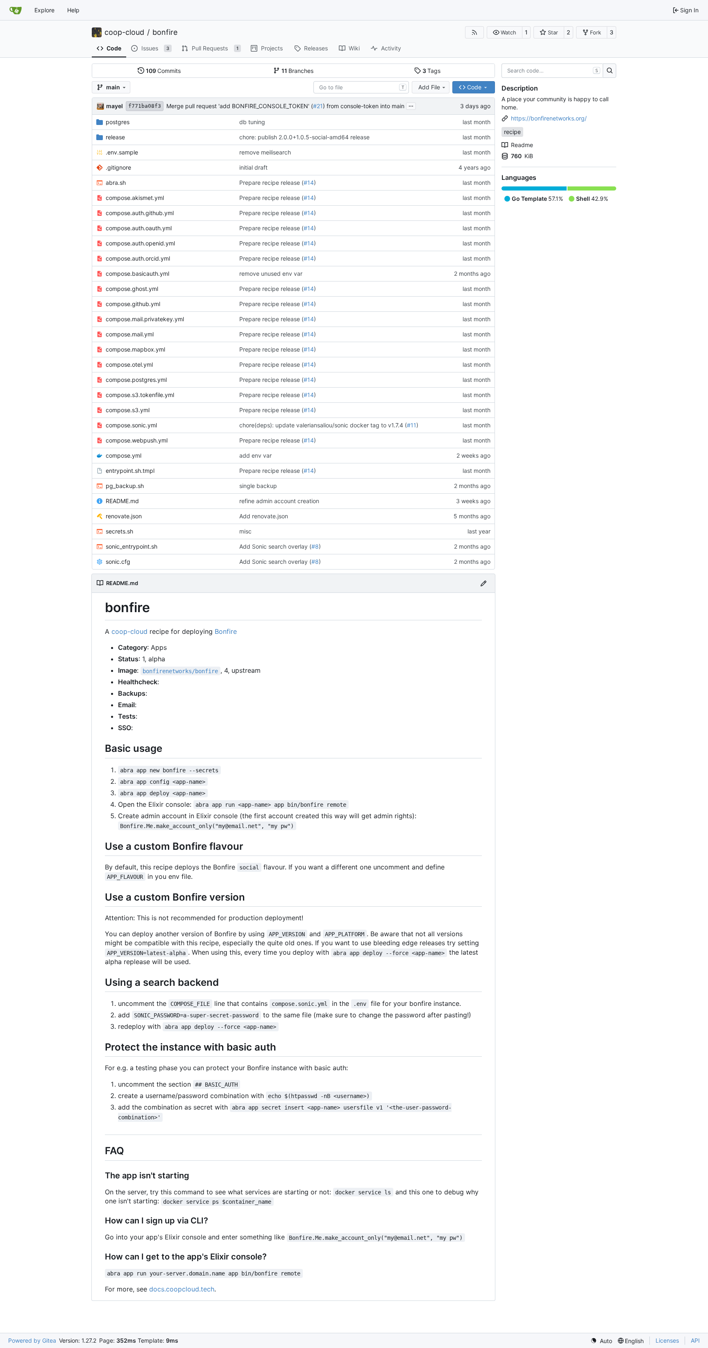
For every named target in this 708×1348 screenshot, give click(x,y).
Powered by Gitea (32, 1340)
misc (245, 531)
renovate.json (124, 516)
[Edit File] (483, 583)
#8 (315, 546)
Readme (522, 144)
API (695, 1340)
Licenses (667, 1340)
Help (73, 10)
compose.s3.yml (128, 409)
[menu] (601, 1340)
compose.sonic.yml (131, 425)
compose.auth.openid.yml (140, 243)
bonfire (164, 32)
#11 (411, 425)
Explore (44, 10)
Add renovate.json (263, 516)
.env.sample (122, 152)
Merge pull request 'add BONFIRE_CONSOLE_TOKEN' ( (239, 105)
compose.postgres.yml (136, 379)
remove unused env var (270, 273)
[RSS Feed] (474, 32)
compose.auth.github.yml (140, 212)
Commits (163, 70)
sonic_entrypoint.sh (131, 546)
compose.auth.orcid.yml (138, 258)
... (410, 105)
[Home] (15, 10)
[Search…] (609, 71)
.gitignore (118, 167)
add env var (255, 455)
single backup (258, 485)
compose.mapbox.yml (135, 349)
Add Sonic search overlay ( (275, 546)
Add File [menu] (429, 87)
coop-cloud (124, 32)
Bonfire (226, 631)
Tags (431, 70)
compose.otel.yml (129, 364)
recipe (512, 131)
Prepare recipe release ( (271, 182)
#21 (318, 105)
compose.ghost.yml (132, 288)
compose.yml (123, 455)
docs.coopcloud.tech (181, 1289)
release (115, 137)
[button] (504, 32)
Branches (297, 70)
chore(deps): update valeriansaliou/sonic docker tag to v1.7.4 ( (323, 425)
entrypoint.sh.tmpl (130, 470)
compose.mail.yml (130, 334)
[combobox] (361, 87)
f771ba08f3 (144, 106)
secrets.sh (119, 531)
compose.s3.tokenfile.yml (140, 394)
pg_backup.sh (125, 485)
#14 (309, 182)
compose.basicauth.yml (137, 273)
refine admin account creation (279, 500)
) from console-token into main (363, 105)
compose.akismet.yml (135, 197)
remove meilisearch (265, 152)
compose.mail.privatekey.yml (145, 318)
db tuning (252, 121)
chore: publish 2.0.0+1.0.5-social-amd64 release (304, 137)
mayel (114, 105)
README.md (122, 500)
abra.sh (116, 182)
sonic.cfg (118, 561)
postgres (117, 121)
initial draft (253, 167)
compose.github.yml (133, 303)
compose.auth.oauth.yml (139, 228)
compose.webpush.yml (137, 440)
